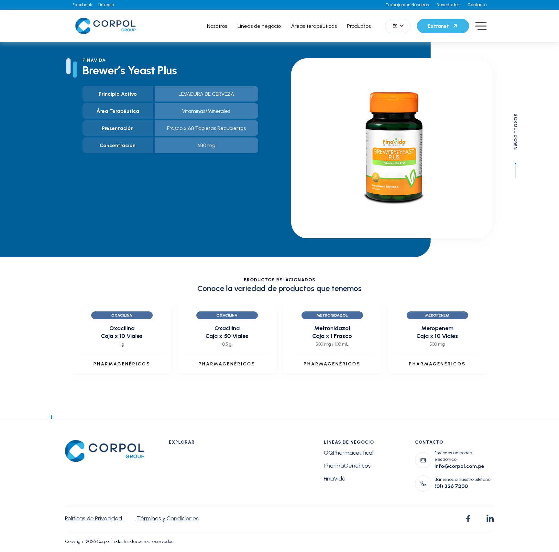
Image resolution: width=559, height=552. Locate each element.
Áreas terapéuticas (314, 26)
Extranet (438, 26)
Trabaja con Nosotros (407, 4)
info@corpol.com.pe (459, 466)
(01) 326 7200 (451, 486)
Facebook (82, 4)
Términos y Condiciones (168, 518)
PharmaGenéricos (347, 465)
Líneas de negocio (259, 26)
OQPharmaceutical (348, 452)
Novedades (448, 4)
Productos (359, 26)
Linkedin (106, 4)
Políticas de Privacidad (93, 518)
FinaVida (334, 478)
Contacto (477, 4)
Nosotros (217, 26)
